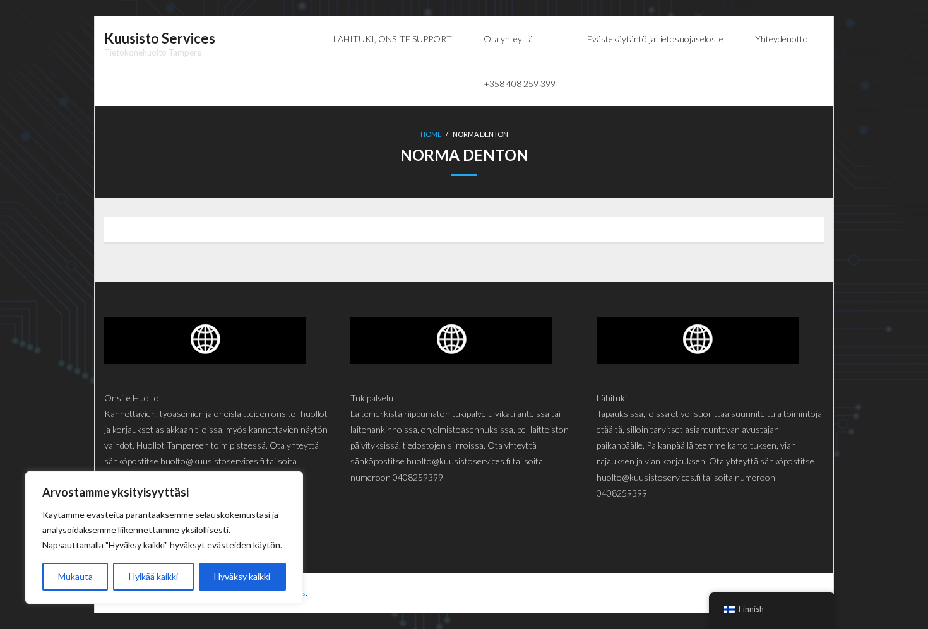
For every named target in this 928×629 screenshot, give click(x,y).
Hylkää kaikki (153, 576)
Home (430, 134)
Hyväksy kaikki (242, 576)
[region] (164, 537)
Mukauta (75, 576)
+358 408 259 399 (520, 83)
